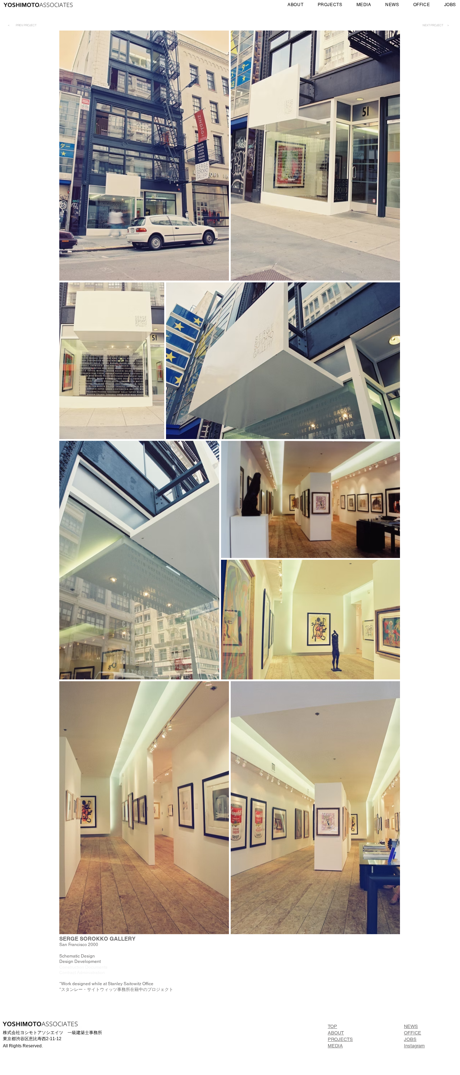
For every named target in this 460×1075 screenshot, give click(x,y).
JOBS (410, 1039)
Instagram (414, 1045)
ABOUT (336, 1032)
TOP (332, 1026)
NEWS (411, 1026)
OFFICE (412, 1032)
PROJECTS (340, 1039)
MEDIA (335, 1045)
